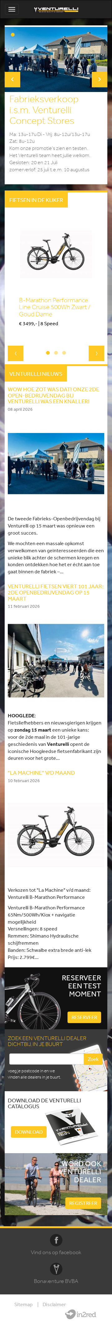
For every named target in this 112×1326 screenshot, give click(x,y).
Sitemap (23, 1304)
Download (29, 1132)
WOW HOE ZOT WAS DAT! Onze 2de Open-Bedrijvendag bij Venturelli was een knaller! (53, 395)
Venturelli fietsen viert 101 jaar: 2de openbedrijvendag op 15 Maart (56, 592)
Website (80, 1314)
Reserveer (84, 1017)
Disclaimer (54, 1304)
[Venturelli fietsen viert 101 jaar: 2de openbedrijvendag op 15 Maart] (56, 660)
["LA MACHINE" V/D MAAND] (56, 834)
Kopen (25, 334)
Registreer (83, 1203)
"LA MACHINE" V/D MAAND (41, 772)
